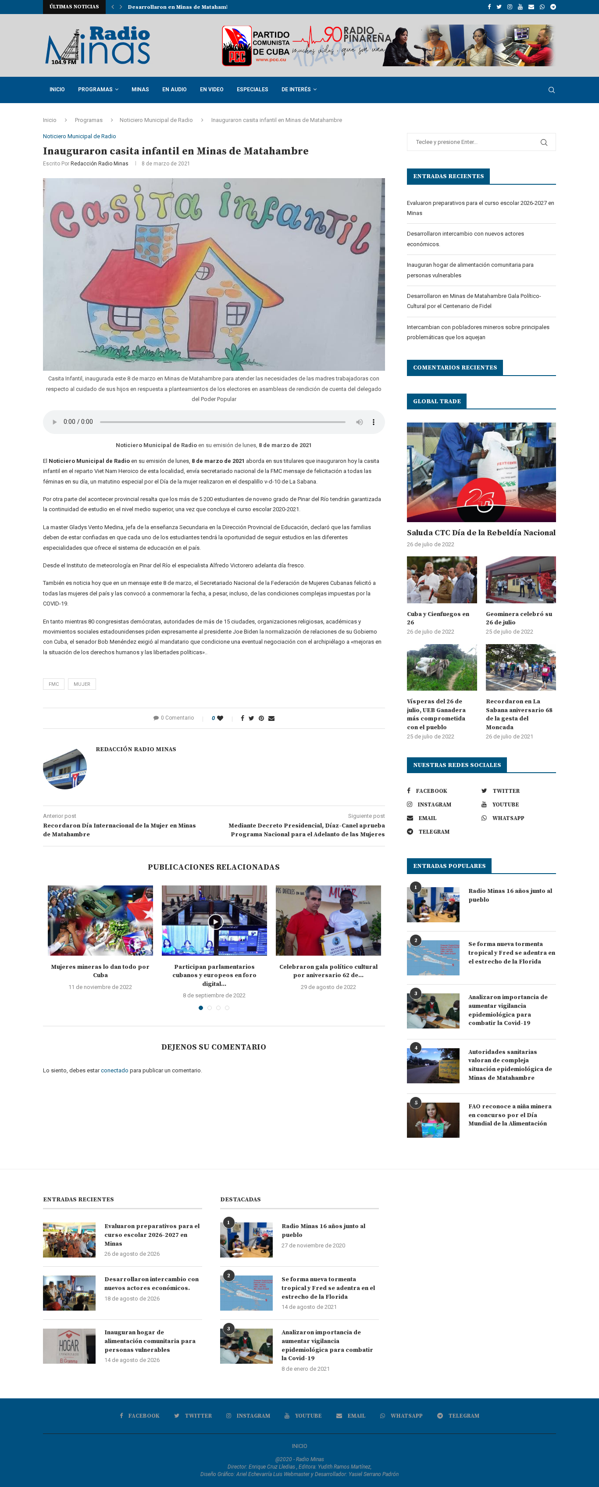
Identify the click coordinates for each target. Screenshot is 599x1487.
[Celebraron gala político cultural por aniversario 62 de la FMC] (328, 920)
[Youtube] (520, 7)
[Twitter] (499, 7)
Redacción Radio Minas (99, 164)
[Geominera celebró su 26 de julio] (521, 579)
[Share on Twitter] (251, 718)
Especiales (252, 89)
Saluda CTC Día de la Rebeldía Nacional (481, 533)
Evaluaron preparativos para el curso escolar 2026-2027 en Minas (152, 1234)
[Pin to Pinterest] (261, 718)
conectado (114, 1070)
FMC (54, 684)
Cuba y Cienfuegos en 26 (438, 618)
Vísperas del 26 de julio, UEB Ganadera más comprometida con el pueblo (436, 714)
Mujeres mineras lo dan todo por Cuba (100, 971)
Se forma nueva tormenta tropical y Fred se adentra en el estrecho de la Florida (511, 952)
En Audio (174, 89)
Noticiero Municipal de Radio (156, 120)
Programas (95, 89)
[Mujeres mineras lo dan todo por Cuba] (100, 920)
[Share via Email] (271, 718)
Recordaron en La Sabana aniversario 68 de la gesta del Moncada (519, 714)
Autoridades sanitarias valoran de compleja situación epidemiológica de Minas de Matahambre (510, 1065)
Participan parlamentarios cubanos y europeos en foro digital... (214, 975)
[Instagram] (509, 7)
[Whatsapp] (542, 7)
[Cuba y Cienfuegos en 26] (442, 579)
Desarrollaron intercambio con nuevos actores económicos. (151, 1284)
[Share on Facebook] (242, 718)
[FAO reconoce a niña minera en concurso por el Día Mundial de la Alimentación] (433, 1120)
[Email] (531, 7)
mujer (82, 684)
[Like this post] (226, 718)
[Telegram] (553, 7)
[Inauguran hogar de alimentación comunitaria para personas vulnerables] (69, 1346)
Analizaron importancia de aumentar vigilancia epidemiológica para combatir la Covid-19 (508, 1010)
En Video (212, 89)
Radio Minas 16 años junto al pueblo (510, 895)
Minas (140, 89)
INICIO (299, 1446)
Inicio (57, 89)
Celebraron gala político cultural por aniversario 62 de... (328, 971)
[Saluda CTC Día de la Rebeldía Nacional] (481, 472)
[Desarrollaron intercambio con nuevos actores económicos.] (69, 1293)
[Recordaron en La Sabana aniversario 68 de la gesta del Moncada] (521, 667)
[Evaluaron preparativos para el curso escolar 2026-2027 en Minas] (69, 1240)
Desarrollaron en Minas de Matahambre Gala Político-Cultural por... (219, 7)
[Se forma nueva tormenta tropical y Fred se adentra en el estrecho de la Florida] (433, 957)
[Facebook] (489, 7)
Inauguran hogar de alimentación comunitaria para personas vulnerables (150, 1341)
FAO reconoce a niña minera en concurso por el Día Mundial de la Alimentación (510, 1115)
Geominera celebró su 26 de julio (519, 618)
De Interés (296, 89)
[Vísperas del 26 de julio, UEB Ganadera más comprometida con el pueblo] (442, 667)
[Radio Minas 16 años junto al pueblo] (433, 904)
